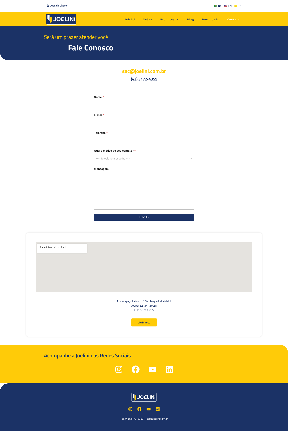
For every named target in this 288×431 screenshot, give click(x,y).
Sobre (147, 19)
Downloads (210, 19)
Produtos (167, 19)
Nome (99, 97)
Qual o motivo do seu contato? (115, 150)
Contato (233, 19)
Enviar (144, 217)
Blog (190, 19)
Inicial (130, 19)
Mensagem (101, 168)
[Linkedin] (169, 369)
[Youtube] (152, 369)
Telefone (101, 132)
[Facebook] (136, 369)
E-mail (99, 115)
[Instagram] (119, 369)
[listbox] (144, 158)
